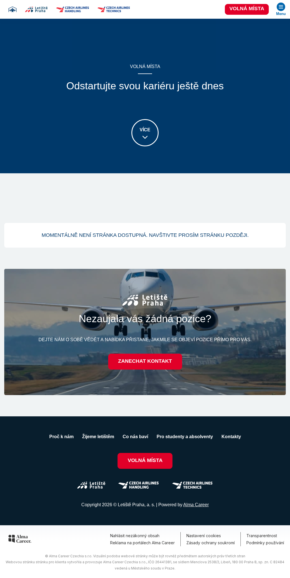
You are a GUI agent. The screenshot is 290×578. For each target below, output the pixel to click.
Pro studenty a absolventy (185, 436)
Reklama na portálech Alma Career (142, 542)
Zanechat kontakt (145, 361)
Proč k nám (61, 436)
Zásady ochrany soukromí (210, 542)
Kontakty (231, 436)
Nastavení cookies (203, 535)
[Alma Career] (20, 539)
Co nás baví (135, 436)
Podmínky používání (265, 542)
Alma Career (196, 504)
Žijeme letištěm (98, 436)
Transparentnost (261, 535)
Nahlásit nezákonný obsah (134, 535)
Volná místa (246, 8)
